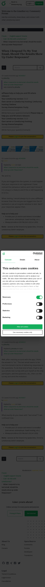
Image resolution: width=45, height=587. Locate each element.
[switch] (37, 303)
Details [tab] (22, 260)
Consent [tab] (8, 260)
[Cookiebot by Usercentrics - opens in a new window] (32, 253)
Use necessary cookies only (22, 332)
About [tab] (37, 260)
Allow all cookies (22, 327)
